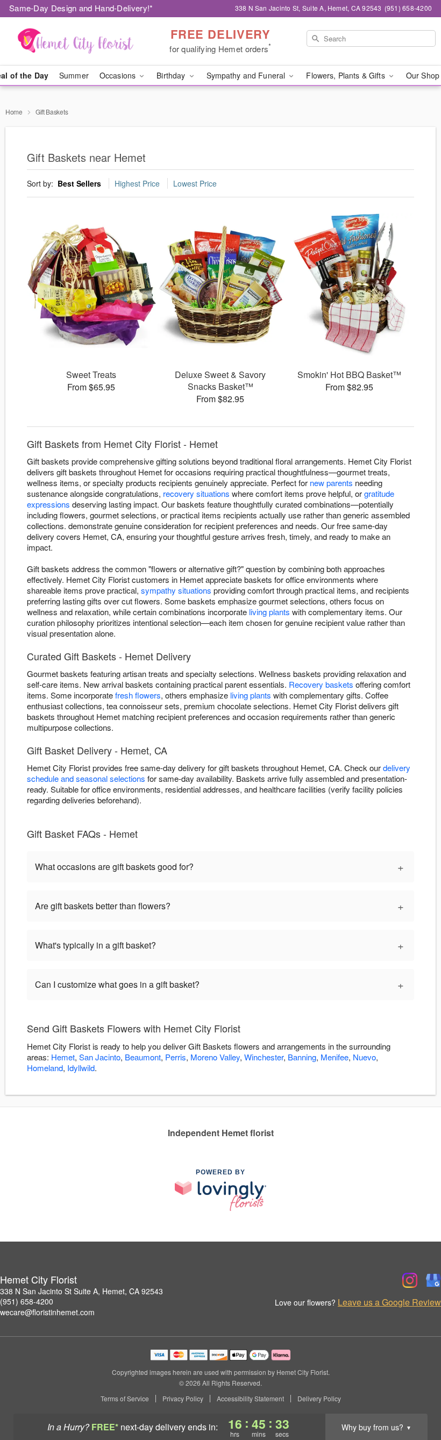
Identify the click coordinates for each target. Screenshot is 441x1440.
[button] (413, 1394)
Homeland (45, 1067)
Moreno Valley (215, 1057)
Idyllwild (81, 1067)
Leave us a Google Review (389, 1302)
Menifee (334, 1057)
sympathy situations (176, 590)
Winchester (263, 1057)
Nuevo (364, 1057)
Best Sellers (79, 183)
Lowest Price (195, 183)
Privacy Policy (182, 1398)
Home (14, 111)
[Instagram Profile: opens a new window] (409, 1280)
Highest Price (137, 183)
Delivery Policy (319, 1398)
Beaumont (143, 1057)
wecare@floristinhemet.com (47, 1312)
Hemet (63, 1057)
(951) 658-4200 (26, 1301)
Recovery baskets (321, 684)
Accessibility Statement (250, 1398)
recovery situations (196, 493)
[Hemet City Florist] (75, 41)
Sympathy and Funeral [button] (247, 75)
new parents (331, 482)
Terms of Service (125, 1398)
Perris (175, 1057)
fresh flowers (138, 695)
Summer (74, 75)
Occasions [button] (118, 75)
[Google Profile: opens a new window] (433, 1280)
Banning (302, 1057)
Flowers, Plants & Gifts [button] (346, 75)
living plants (269, 611)
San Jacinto (99, 1057)
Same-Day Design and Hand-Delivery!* (81, 7)
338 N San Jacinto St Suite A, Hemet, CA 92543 (81, 1291)
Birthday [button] (172, 75)
